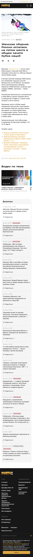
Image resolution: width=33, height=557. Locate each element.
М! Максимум (5, 522)
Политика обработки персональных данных (6, 495)
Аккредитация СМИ (23, 488)
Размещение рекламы (22, 493)
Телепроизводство (24, 482)
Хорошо (16, 552)
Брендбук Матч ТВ (7, 488)
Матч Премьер (6, 519)
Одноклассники (6, 530)
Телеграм (14, 527)
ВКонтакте (4, 527)
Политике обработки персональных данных (15, 543)
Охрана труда (5, 490)
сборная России (14, 69)
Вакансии (21, 485)
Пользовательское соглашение (8, 535)
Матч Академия (6, 511)
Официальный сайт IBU (17, 158)
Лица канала (5, 508)
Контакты (4, 485)
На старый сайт (24, 1)
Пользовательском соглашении (12, 545)
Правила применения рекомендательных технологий (7, 503)
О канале (4, 482)
